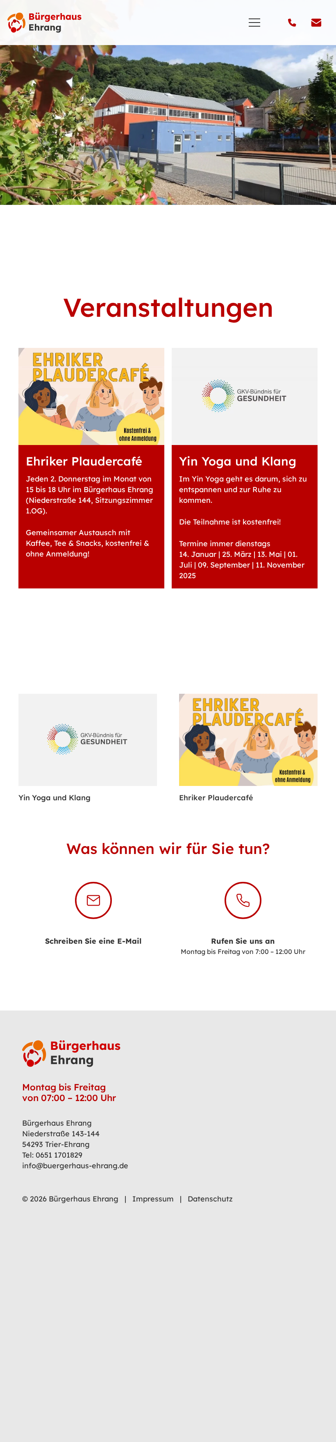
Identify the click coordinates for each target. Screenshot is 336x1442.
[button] (254, 22)
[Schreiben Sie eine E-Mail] (93, 900)
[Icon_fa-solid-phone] (292, 22)
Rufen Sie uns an (243, 941)
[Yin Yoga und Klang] (87, 740)
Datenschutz (210, 1199)
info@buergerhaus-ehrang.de (75, 1165)
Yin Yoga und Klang (54, 797)
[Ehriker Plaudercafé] (248, 740)
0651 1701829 (59, 1155)
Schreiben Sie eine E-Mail (93, 941)
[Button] (91, 468)
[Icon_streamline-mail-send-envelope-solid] (316, 22)
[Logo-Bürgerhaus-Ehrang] (44, 22)
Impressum (153, 1199)
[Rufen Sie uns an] (243, 900)
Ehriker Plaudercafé (216, 797)
